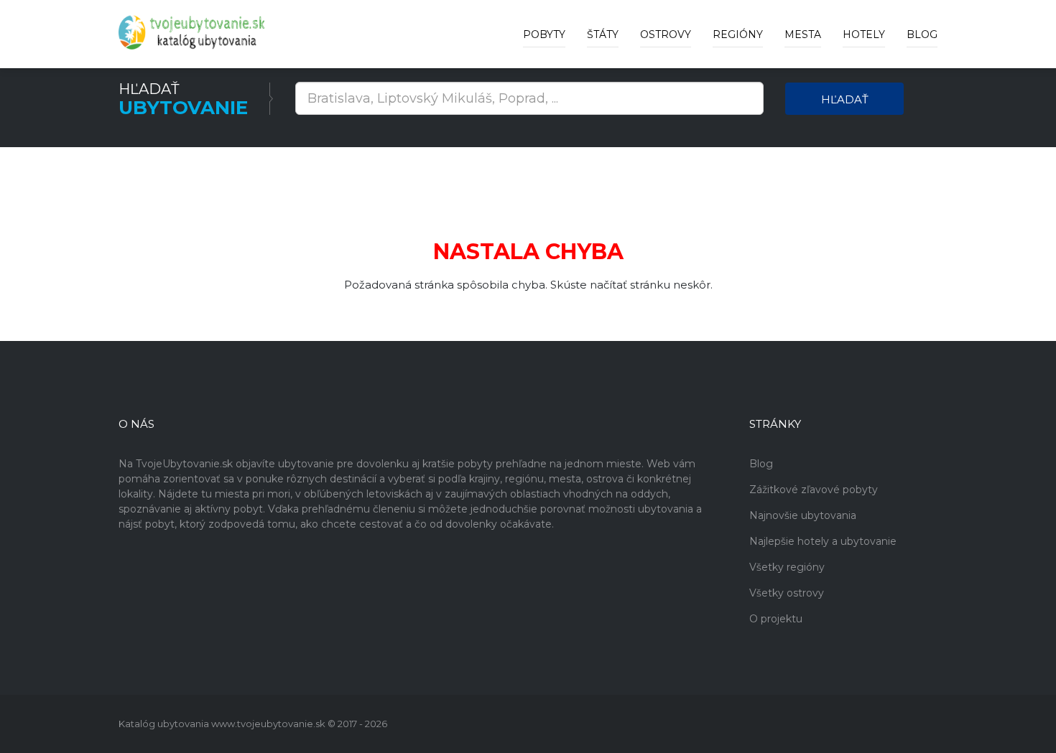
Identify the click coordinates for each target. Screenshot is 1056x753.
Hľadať (845, 99)
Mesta (802, 34)
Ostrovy (665, 34)
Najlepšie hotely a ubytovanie (823, 541)
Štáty (603, 34)
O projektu (775, 618)
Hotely (864, 34)
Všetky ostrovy (786, 592)
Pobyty (544, 34)
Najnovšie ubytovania (802, 515)
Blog (922, 34)
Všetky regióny (787, 567)
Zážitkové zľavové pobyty (813, 489)
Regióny (738, 34)
